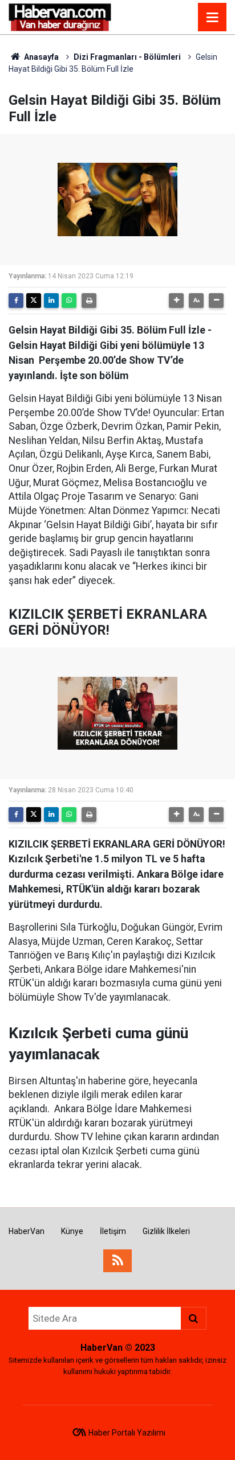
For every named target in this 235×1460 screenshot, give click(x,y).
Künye (72, 1231)
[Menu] (212, 17)
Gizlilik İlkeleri (166, 1231)
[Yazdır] (89, 300)
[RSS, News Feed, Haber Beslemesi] (117, 1260)
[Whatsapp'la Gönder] (69, 300)
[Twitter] (33, 300)
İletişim (113, 1231)
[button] (176, 300)
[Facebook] (16, 300)
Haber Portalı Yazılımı (126, 1432)
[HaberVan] (60, 16)
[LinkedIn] (51, 300)
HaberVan (26, 1231)
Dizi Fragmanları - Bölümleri (127, 56)
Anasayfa (40, 56)
